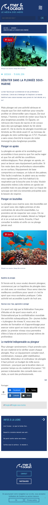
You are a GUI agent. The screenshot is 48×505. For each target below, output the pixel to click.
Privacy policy (32, 500)
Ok (16, 500)
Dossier (13, 28)
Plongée (7, 405)
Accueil (5, 28)
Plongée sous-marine (18, 405)
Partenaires (24, 481)
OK (42, 18)
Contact (24, 473)
